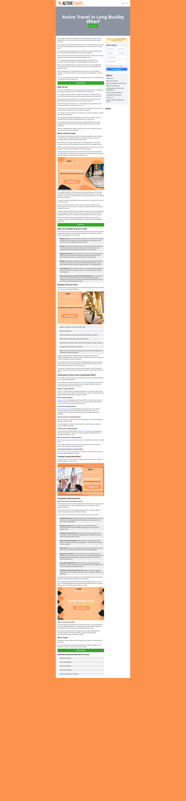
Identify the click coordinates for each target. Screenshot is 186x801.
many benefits (61, 289)
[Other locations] (123, 3)
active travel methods (86, 382)
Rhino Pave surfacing (63, 409)
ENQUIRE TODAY (81, 83)
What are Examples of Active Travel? (116, 83)
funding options (66, 459)
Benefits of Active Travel (112, 85)
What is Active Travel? (112, 81)
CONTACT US (80, 225)
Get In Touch (109, 97)
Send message (117, 69)
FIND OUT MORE (81, 650)
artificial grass (81, 431)
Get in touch (93, 26)
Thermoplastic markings (64, 451)
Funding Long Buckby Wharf (114, 92)
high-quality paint (66, 440)
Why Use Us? (109, 78)
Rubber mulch (61, 400)
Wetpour (60, 391)
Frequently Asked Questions (114, 95)
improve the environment (65, 403)
